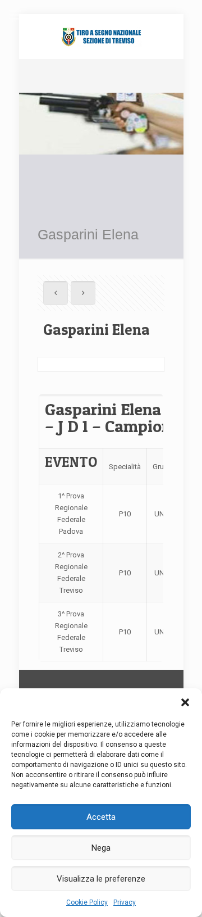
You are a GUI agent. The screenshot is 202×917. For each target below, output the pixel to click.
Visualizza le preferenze (101, 879)
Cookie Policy (87, 902)
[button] (185, 702)
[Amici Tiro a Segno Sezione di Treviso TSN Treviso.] (101, 36)
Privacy (124, 902)
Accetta (101, 817)
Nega (101, 848)
